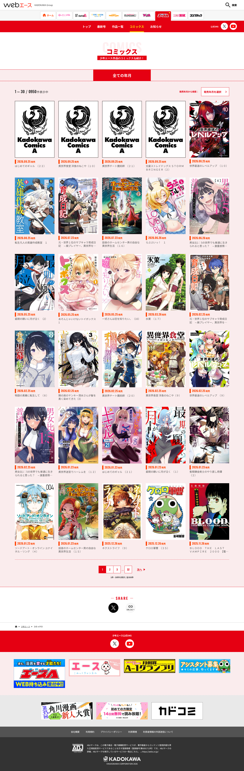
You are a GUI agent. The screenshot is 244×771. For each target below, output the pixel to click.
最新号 (101, 26)
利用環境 (132, 731)
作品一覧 (117, 26)
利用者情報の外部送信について (158, 731)
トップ (86, 26)
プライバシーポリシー (111, 731)
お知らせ (156, 26)
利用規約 (90, 731)
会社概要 (75, 731)
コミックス (137, 26)
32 (128, 569)
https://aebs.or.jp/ (150, 751)
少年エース (25, 626)
